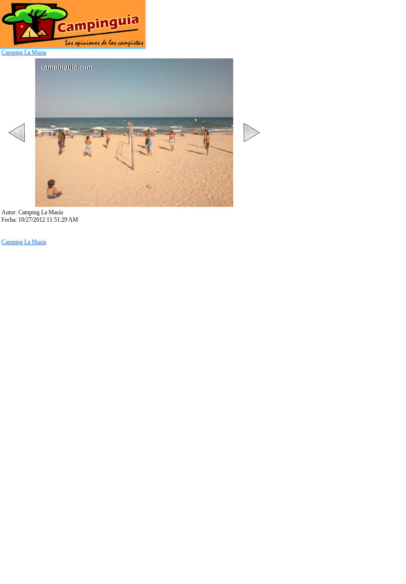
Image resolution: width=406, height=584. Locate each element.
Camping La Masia (23, 52)
